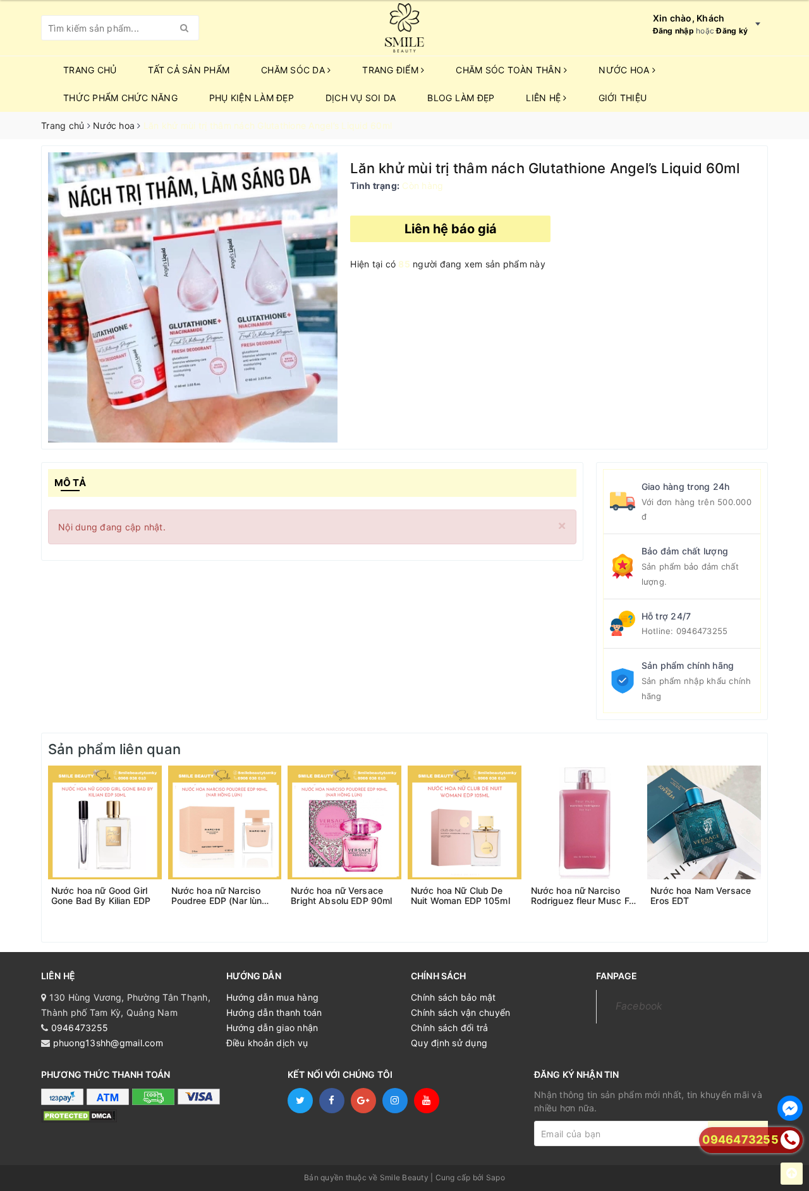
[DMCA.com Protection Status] (79, 1115)
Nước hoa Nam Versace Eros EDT (700, 896)
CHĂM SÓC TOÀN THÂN (510, 69)
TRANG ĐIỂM (391, 69)
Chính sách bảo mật (453, 997)
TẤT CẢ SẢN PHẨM (188, 69)
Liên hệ (544, 97)
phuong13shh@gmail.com (108, 1042)
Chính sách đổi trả (450, 1027)
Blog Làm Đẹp (460, 97)
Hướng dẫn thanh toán (274, 1012)
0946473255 (702, 631)
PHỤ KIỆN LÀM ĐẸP (251, 97)
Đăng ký (732, 30)
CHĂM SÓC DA (294, 69)
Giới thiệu (623, 97)
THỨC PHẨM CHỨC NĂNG (120, 97)
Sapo (495, 1177)
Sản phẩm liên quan (114, 749)
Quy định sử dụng (449, 1042)
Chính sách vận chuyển (460, 1012)
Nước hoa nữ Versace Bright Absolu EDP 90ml (341, 896)
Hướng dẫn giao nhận (272, 1027)
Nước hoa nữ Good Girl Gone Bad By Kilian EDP (100, 896)
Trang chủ (89, 69)
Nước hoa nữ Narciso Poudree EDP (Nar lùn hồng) (216, 896)
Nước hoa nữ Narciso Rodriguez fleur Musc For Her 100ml (584, 896)
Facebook (639, 1006)
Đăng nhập (673, 30)
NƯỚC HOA (625, 69)
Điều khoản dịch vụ (267, 1042)
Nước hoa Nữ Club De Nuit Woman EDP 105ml (460, 896)
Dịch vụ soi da (360, 97)
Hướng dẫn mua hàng (272, 997)
